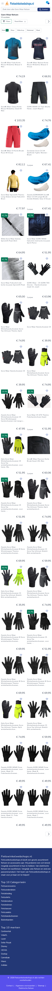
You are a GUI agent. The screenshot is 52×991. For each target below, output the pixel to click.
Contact (9, 985)
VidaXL (4, 935)
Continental (6, 931)
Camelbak (5, 957)
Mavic (4, 961)
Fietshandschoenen (9, 916)
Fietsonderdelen (8, 889)
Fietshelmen (6, 904)
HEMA (4, 950)
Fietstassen (6, 908)
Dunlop (4, 953)
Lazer (3, 938)
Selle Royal (6, 942)
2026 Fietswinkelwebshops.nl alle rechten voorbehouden (27, 978)
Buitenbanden (7, 919)
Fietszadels (6, 912)
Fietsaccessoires (8, 886)
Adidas (4, 965)
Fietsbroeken (7, 901)
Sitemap (41, 985)
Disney (4, 946)
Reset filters (19, 21)
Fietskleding (6, 893)
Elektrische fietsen (26, 988)
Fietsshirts (6, 897)
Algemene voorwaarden (25, 985)
